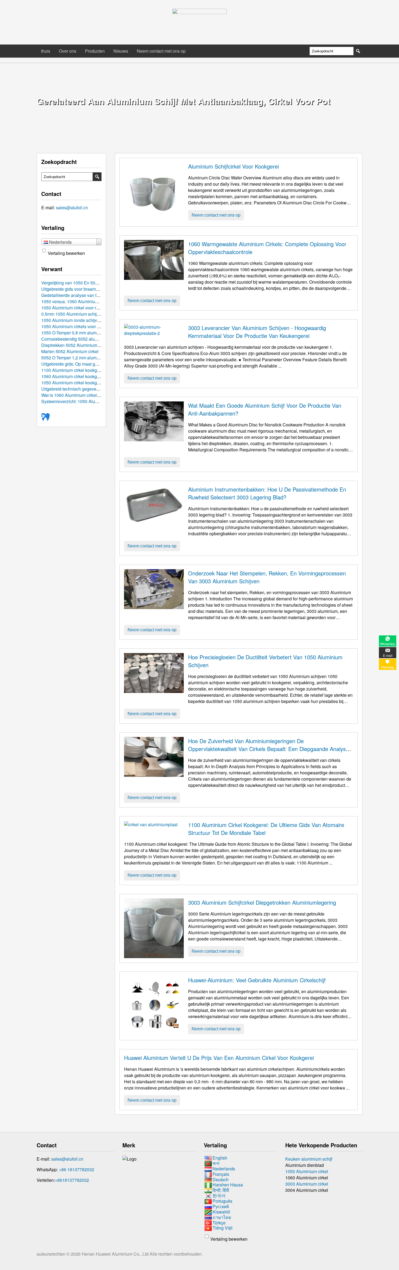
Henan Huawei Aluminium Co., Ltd (116, 1254)
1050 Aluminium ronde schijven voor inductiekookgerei (94, 320)
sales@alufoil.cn (72, 207)
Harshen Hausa (228, 1185)
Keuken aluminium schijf (308, 1159)
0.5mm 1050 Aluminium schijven (72, 314)
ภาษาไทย (222, 1217)
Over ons (67, 51)
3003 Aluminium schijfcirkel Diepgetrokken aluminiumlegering (262, 902)
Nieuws (120, 51)
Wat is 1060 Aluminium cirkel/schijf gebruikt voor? (88, 395)
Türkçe (219, 1223)
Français (221, 1174)
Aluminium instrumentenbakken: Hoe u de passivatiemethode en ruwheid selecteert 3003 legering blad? (267, 493)
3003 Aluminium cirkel (306, 1184)
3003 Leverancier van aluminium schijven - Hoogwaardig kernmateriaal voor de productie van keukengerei (257, 332)
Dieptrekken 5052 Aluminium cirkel (75, 345)
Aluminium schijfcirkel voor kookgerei (233, 166)
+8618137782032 (72, 1180)
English (220, 1158)
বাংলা (216, 1163)
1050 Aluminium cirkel (306, 1171)
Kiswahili (221, 1212)
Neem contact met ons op (161, 51)
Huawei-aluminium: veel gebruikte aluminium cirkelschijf (257, 980)
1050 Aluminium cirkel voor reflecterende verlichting (91, 308)
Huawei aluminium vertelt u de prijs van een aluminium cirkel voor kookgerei (219, 1058)
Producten (95, 51)
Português (222, 1201)
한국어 (219, 1195)
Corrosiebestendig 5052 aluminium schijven (83, 339)
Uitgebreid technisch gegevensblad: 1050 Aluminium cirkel (97, 389)
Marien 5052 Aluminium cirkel (70, 351)
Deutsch (221, 1179)
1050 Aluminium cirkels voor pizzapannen (81, 326)
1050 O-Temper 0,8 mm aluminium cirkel (80, 333)
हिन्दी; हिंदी (221, 1190)
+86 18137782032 (76, 1169)
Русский (221, 1206)
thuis (45, 51)
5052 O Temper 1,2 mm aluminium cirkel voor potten (91, 357)
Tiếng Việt (222, 1228)
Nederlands (224, 1169)
